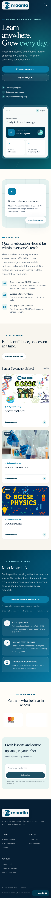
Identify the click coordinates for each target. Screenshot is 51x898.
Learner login (7, 864)
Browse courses (8, 839)
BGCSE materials (9, 844)
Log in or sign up (25, 77)
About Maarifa (34, 844)
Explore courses (25, 69)
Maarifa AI (40, 893)
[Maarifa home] (15, 5)
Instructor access (9, 872)
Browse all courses (14, 356)
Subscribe (25, 775)
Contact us (33, 839)
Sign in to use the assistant (25, 599)
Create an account (9, 868)
